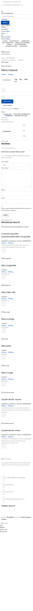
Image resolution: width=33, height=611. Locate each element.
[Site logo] (7, 12)
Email (3, 198)
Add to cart (7, 101)
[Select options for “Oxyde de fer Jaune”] (3, 415)
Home (3, 58)
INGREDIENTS (11, 58)
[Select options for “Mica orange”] (3, 331)
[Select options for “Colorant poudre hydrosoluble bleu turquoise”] (3, 250)
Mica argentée (8, 265)
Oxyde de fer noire (10, 430)
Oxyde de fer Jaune (11, 399)
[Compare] (3, 230)
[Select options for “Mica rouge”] (3, 384)
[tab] (7, 114)
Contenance (6, 80)
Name (3, 190)
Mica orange (7, 319)
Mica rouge (7, 372)
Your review (5, 168)
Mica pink (6, 345)
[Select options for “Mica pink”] (3, 357)
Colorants (20, 60)
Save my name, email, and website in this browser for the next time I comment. (16, 209)
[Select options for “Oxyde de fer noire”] (3, 446)
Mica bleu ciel (8, 292)
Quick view (3, 255)
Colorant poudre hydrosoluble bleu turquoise (15, 235)
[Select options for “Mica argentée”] (3, 277)
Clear (15, 81)
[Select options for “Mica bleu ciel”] (3, 304)
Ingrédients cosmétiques (8, 60)
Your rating (5, 161)
